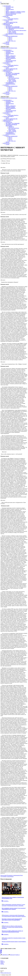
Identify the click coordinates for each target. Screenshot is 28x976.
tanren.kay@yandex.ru (15, 954)
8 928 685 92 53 (5, 954)
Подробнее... (6, 901)
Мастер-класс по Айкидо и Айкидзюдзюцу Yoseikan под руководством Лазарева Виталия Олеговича (12, 931)
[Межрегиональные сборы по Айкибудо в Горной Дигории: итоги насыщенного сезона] (11, 894)
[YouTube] (1, 950)
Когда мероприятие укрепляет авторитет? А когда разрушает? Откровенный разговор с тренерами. (14, 909)
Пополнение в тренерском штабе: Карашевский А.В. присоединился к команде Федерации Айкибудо (12, 919)
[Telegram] (1, 952)
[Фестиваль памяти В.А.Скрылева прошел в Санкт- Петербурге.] (14, 939)
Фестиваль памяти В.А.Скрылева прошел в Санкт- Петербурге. (14, 941)
